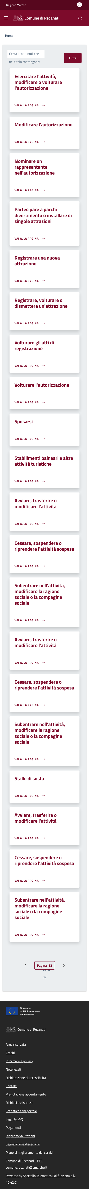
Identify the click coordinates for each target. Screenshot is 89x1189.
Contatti (11, 1085)
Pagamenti (13, 1127)
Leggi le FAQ (14, 1119)
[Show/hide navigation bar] (6, 18)
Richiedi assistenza (19, 1102)
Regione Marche (16, 5)
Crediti (10, 1052)
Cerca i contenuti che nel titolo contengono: (24, 57)
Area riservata (16, 1044)
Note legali (13, 1069)
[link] (30, 105)
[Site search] (80, 18)
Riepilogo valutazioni (20, 1135)
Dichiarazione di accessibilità (26, 1077)
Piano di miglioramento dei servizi (29, 1152)
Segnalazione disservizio (23, 1144)
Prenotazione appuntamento (26, 1094)
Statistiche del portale (21, 1110)
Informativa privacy (19, 1061)
